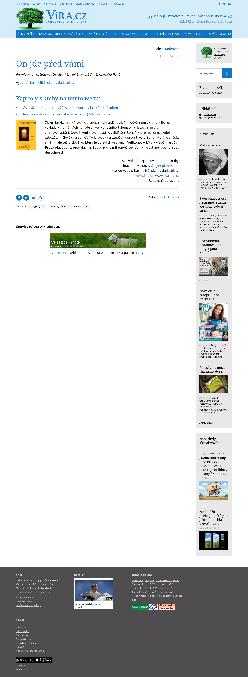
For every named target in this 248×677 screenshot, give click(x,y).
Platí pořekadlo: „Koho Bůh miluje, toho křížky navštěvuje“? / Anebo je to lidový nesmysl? (213, 464)
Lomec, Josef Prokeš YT (144, 588)
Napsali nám (22, 635)
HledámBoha (139, 595)
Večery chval (166, 592)
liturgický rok (37, 206)
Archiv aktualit (206, 422)
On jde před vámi (164, 165)
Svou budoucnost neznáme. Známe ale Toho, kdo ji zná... (213, 204)
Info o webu (22, 631)
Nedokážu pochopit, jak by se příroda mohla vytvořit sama (213, 517)
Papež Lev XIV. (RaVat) (167, 580)
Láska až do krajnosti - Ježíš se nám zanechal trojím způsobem (70, 107)
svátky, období (59, 206)
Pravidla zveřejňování (27, 643)
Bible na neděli (211, 87)
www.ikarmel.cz (167, 175)
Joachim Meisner (169, 56)
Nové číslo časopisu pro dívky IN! (209, 295)
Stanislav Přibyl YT (141, 584)
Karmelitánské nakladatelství (52, 82)
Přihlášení (207, 109)
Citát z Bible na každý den (214, 21)
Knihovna (172, 49)
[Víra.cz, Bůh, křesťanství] (51, 19)
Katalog (20, 646)
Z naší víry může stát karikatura (212, 369)
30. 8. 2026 (217, 92)
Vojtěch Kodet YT (162, 584)
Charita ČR (137, 580)
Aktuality (206, 134)
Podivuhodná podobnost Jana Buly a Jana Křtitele (211, 247)
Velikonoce (80, 206)
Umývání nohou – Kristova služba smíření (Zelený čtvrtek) (66, 114)
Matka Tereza (210, 145)
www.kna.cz (144, 175)
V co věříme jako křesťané (30, 650)
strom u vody (219, 54)
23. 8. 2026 (204, 92)
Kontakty (20, 627)
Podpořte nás (23, 639)
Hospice (149, 580)
